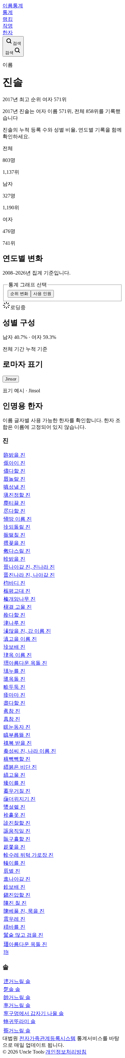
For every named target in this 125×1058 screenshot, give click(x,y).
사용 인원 (42, 293)
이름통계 (13, 5)
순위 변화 (19, 293)
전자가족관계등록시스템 (47, 1038)
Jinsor (10, 379)
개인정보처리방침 (66, 1051)
